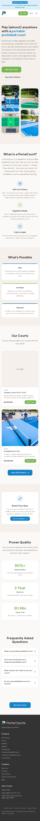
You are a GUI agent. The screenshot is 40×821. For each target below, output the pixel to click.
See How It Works (12, 77)
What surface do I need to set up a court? (20, 671)
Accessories (6, 749)
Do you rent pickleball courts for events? (20, 682)
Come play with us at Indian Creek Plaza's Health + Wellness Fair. (20, 6)
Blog (3, 780)
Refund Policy (32, 808)
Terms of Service (20, 808)
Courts (4, 741)
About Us (5, 768)
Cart (24, 13)
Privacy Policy (8, 808)
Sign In (31, 13)
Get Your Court (11, 69)
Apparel (4, 746)
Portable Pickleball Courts (10, 752)
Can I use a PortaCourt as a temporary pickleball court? (20, 661)
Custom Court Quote (9, 777)
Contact (4, 771)
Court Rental (6, 758)
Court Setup (6, 774)
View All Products (18, 472)
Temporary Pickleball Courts (11, 755)
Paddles (4, 743)
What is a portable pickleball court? (20, 651)
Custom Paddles (19, 519)
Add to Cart (30, 402)
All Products (6, 738)
